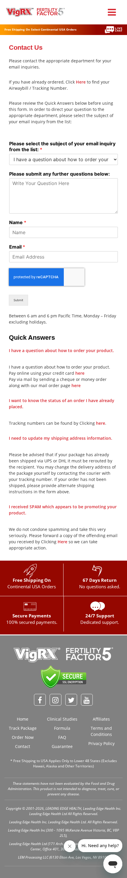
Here (81, 82)
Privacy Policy (101, 743)
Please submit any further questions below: (59, 174)
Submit (18, 300)
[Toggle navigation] (111, 12)
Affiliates (101, 719)
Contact (22, 746)
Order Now (23, 737)
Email (17, 247)
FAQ (62, 737)
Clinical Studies (62, 719)
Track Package (23, 728)
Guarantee (62, 746)
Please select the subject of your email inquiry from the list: (62, 147)
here (79, 373)
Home (22, 719)
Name (17, 222)
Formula (62, 728)
